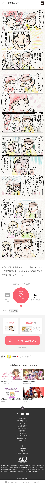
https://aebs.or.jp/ (34, 471)
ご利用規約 (22, 433)
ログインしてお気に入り (24, 340)
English (22, 451)
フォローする (26, 357)
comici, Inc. (25, 479)
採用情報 (23, 431)
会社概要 (23, 418)
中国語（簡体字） (22, 453)
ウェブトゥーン (22, 421)
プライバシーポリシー (22, 436)
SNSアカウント (22, 428)
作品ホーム (22, 348)
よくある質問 (22, 426)
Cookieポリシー (22, 438)
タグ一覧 (23, 423)
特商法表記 (22, 440)
